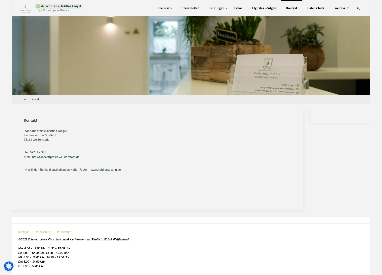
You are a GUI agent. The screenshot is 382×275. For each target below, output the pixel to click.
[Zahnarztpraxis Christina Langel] (25, 8)
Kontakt (23, 232)
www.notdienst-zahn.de (106, 169)
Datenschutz (43, 232)
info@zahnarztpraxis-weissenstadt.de (55, 157)
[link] (358, 8)
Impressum (64, 232)
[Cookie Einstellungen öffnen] (9, 270)
